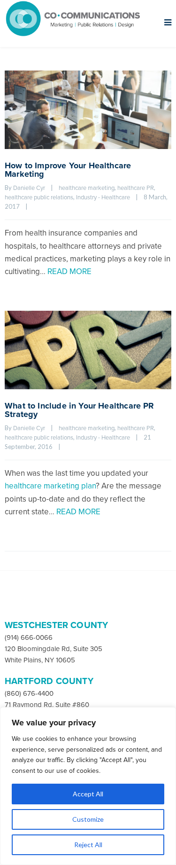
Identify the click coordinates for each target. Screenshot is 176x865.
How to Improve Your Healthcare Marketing (68, 169)
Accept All (88, 794)
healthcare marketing (87, 188)
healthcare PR (135, 188)
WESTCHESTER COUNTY (56, 625)
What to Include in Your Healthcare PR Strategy (79, 410)
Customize (88, 819)
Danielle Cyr (29, 188)
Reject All (88, 845)
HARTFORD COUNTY (49, 681)
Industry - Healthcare (103, 197)
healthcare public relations (39, 197)
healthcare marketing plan (50, 486)
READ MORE (69, 271)
